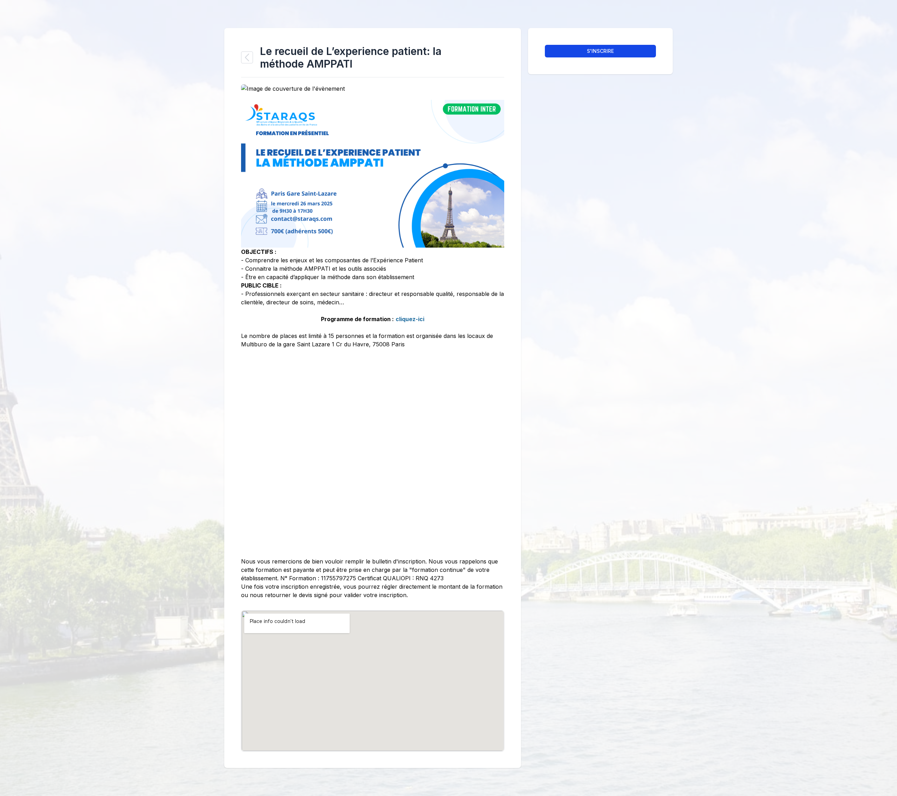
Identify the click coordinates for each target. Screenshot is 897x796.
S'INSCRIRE (600, 51)
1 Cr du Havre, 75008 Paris (368, 344)
